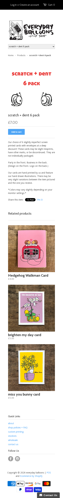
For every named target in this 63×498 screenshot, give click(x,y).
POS (49, 472)
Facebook (10, 458)
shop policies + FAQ (17, 427)
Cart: (51, 4)
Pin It (40, 199)
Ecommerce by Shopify (31, 476)
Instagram (17, 458)
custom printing (16, 431)
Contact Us (49, 495)
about (11, 423)
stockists (12, 436)
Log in (13, 4)
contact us (13, 444)
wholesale (13, 440)
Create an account (29, 4)
